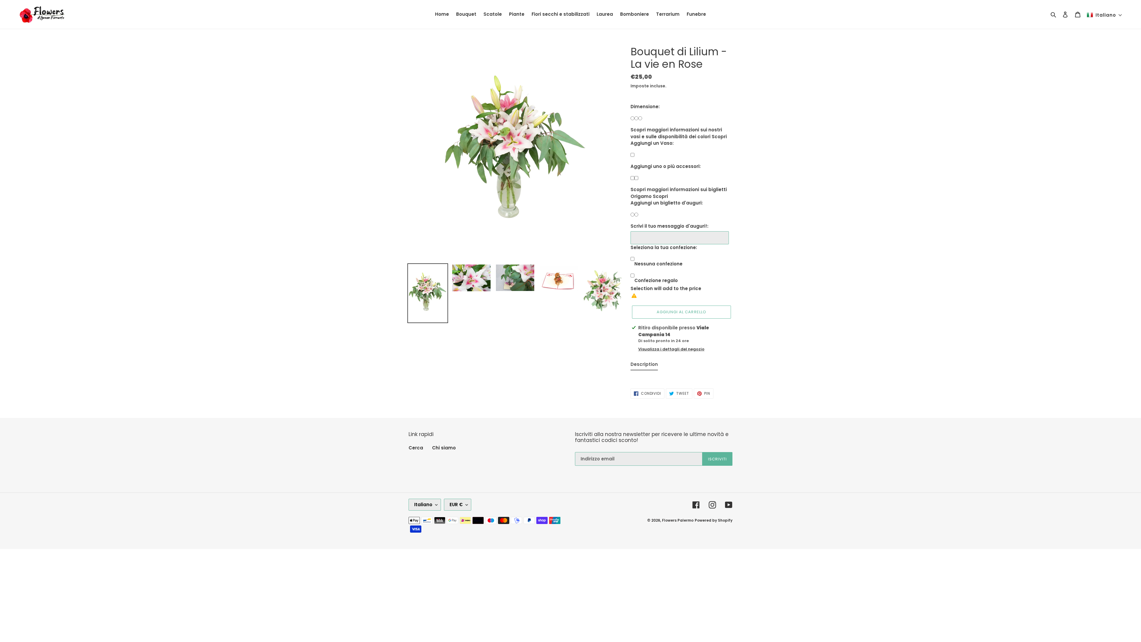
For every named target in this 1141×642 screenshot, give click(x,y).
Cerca (416, 448)
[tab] (644, 365)
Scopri (719, 136)
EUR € (456, 504)
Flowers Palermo (678, 520)
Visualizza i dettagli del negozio (671, 349)
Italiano (423, 504)
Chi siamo (444, 448)
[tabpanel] (681, 376)
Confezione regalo (656, 280)
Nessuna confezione (658, 264)
